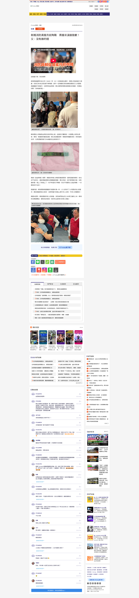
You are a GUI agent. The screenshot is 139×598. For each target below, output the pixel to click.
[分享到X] (43, 262)
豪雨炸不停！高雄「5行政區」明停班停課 (69, 361)
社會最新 (63, 284)
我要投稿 (89, 567)
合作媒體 (105, 570)
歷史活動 (42, 1)
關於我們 (99, 567)
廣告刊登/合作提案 (91, 570)
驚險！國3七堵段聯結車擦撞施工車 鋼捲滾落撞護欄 (49, 318)
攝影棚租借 (69, 1)
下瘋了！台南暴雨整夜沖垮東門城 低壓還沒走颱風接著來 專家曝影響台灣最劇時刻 (103, 469)
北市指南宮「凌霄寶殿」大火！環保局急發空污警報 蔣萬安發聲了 (53, 295)
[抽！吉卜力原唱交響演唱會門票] (90, 499)
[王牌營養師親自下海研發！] (90, 558)
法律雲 (101, 6)
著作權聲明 (89, 574)
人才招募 (94, 567)
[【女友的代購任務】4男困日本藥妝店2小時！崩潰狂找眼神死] (70, 340)
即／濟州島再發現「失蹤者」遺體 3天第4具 (97, 377)
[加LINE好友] (50, 270)
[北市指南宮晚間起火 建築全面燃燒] (92, 459)
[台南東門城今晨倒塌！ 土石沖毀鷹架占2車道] (92, 450)
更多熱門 (78, 383)
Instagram (93, 583)
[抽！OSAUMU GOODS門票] (90, 538)
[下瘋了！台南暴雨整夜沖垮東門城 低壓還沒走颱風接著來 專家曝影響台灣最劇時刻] (92, 467)
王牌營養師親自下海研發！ (100, 556)
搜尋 (96, 1)
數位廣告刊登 (63, 1)
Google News (108, 1)
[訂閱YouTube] (39, 270)
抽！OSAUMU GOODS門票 (100, 535)
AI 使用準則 (101, 574)
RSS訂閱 (89, 576)
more (81, 327)
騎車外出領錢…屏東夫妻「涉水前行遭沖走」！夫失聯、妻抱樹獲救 (103, 482)
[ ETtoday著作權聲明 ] (59, 275)
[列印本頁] (52, 262)
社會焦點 (40, 29)
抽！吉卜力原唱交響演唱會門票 (101, 497)
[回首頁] (34, 6)
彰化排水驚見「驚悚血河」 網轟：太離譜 (69, 368)
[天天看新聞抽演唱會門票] (90, 519)
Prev (32, 339)
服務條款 (105, 572)
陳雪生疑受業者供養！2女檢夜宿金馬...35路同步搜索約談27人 (51, 308)
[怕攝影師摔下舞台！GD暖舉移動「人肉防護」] (43, 340)
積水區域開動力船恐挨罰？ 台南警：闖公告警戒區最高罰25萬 (52, 302)
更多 (106, 423)
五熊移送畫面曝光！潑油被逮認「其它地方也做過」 (97, 372)
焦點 (34, 14)
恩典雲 (96, 9)
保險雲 (101, 9)
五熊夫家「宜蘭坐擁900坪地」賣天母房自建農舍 (97, 387)
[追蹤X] (55, 270)
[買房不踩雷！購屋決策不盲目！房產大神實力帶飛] (90, 546)
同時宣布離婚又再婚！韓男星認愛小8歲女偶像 (97, 413)
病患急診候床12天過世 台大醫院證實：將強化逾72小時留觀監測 (97, 396)
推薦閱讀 (37, 284)
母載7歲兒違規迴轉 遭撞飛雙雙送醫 (43, 380)
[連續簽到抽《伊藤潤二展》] (90, 529)
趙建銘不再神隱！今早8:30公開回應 (97, 416)
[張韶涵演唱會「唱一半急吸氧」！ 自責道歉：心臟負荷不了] (61, 340)
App (38, 1)
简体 (31, 1)
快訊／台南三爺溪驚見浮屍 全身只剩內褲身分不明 (50, 311)
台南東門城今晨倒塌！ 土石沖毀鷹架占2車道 (103, 449)
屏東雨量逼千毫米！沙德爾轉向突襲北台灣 (97, 406)
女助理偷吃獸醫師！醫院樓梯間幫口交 (42, 368)
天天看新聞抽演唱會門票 (99, 516)
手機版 (34, 1)
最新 (31, 14)
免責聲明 (95, 574)
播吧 (41, 14)
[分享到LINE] (38, 262)
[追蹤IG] (44, 270)
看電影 (91, 6)
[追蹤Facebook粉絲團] (33, 270)
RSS (104, 1)
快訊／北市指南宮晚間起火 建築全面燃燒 (47, 292)
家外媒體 (57, 1)
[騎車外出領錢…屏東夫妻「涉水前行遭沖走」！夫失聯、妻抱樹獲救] (92, 481)
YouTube (100, 1)
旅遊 (58, 14)
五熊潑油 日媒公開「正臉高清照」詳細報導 (97, 391)
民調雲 (96, 6)
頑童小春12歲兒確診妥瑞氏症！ (98, 409)
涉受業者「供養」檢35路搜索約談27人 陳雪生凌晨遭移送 (51, 289)
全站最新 (76, 284)
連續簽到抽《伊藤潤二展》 (100, 526)
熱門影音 (50, 284)
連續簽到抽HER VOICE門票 (100, 507)
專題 (45, 14)
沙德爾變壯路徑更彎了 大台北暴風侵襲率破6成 (97, 365)
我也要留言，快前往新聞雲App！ (57, 590)
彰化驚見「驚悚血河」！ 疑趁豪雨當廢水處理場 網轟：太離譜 (52, 314)
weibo (106, 1)
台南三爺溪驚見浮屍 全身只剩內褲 (69, 364)
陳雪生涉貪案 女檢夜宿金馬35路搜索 (42, 374)
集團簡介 (104, 567)
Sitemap (94, 572)
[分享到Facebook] (33, 262)
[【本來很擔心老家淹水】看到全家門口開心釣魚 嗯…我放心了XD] (34, 340)
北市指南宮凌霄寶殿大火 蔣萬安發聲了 (42, 364)
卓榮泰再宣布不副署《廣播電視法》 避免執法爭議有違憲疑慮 (97, 420)
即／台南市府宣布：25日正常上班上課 (68, 380)
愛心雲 (106, 6)
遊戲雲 (106, 9)
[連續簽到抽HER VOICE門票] (90, 510)
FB (98, 1)
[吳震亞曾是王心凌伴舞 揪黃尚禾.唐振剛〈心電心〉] (78, 340)
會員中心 (52, 1)
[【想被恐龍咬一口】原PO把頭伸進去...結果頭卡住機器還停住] (52, 340)
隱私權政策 (99, 572)
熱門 (38, 14)
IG (102, 1)
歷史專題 (47, 1)
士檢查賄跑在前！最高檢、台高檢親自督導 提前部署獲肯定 (51, 305)
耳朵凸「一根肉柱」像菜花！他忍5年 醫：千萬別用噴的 (97, 382)
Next (81, 339)
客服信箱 (89, 572)
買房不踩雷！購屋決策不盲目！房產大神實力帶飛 (101, 545)
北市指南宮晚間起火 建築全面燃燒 (43, 361)
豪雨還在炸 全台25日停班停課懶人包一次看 (97, 360)
